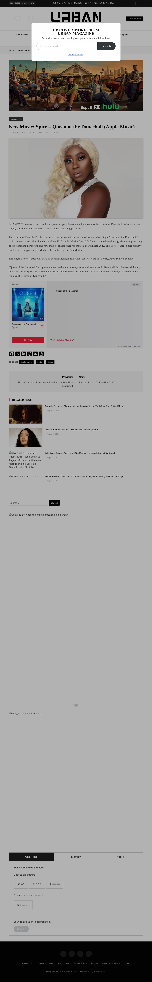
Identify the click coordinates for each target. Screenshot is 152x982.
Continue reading (76, 54)
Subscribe (106, 46)
